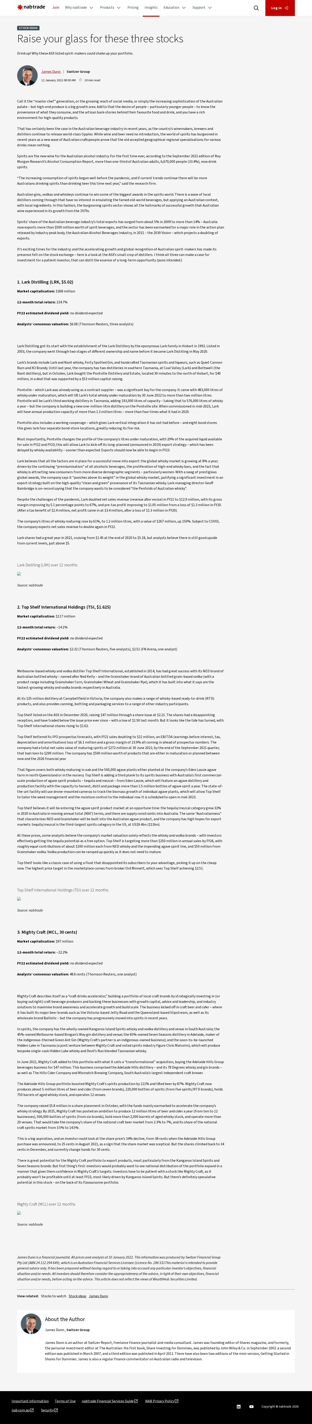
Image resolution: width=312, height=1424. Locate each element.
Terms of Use (65, 1401)
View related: (28, 1296)
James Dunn (51, 71)
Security (47, 1410)
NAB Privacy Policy (159, 1401)
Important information (30, 1401)
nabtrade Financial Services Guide (108, 1401)
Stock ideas (28, 28)
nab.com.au (20, 1410)
